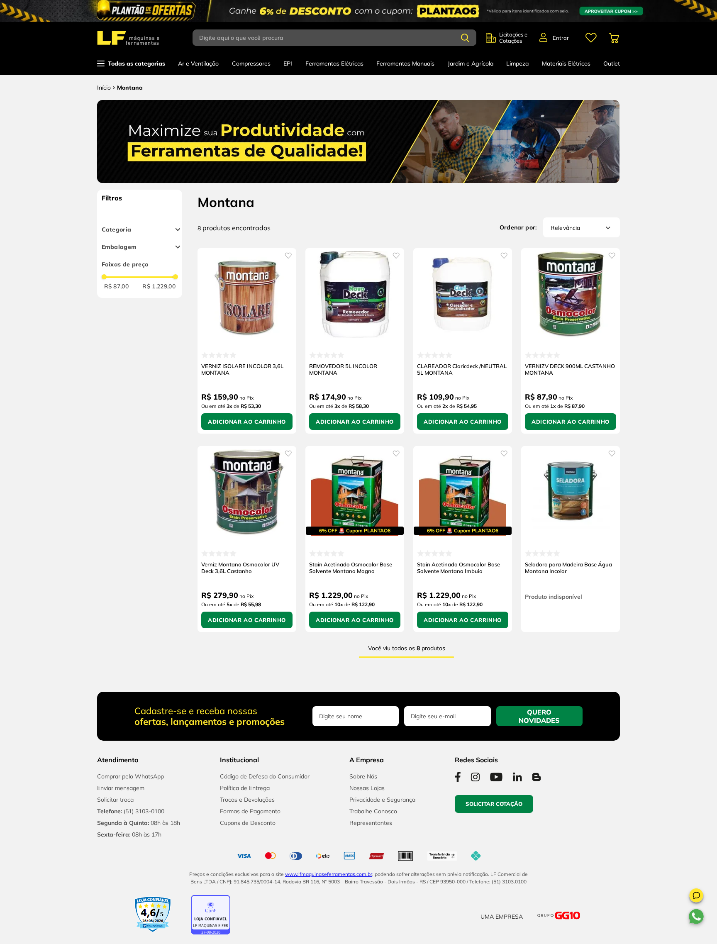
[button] (696, 896)
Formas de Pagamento (250, 811)
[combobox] (339, 37)
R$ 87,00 (116, 286)
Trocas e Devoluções (247, 799)
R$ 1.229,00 (159, 286)
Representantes (370, 823)
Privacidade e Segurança (382, 799)
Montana (130, 87)
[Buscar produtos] (465, 37)
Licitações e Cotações (513, 38)
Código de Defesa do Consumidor (265, 776)
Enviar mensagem (120, 788)
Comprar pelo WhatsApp (130, 776)
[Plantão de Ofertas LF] (358, 11)
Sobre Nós (363, 776)
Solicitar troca (115, 799)
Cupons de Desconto (248, 823)
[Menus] (591, 38)
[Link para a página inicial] (104, 87)
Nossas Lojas (367, 788)
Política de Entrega (245, 788)
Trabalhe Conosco (373, 811)
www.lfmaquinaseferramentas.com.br (328, 874)
